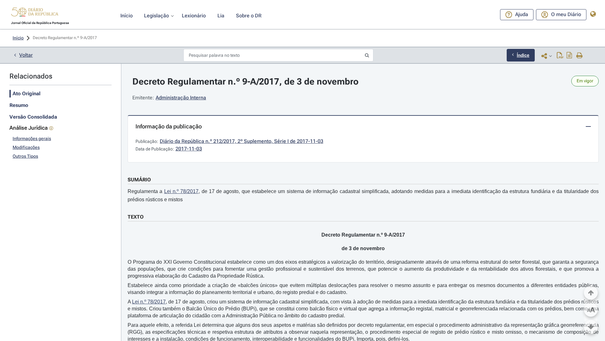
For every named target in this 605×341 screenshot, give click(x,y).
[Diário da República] (34, 13)
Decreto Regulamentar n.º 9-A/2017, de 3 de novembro (245, 81)
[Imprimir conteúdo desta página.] (579, 55)
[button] (34, 13)
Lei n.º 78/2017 (181, 191)
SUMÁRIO (139, 180)
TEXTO (136, 217)
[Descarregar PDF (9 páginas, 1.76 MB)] (560, 55)
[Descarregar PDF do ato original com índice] (569, 55)
